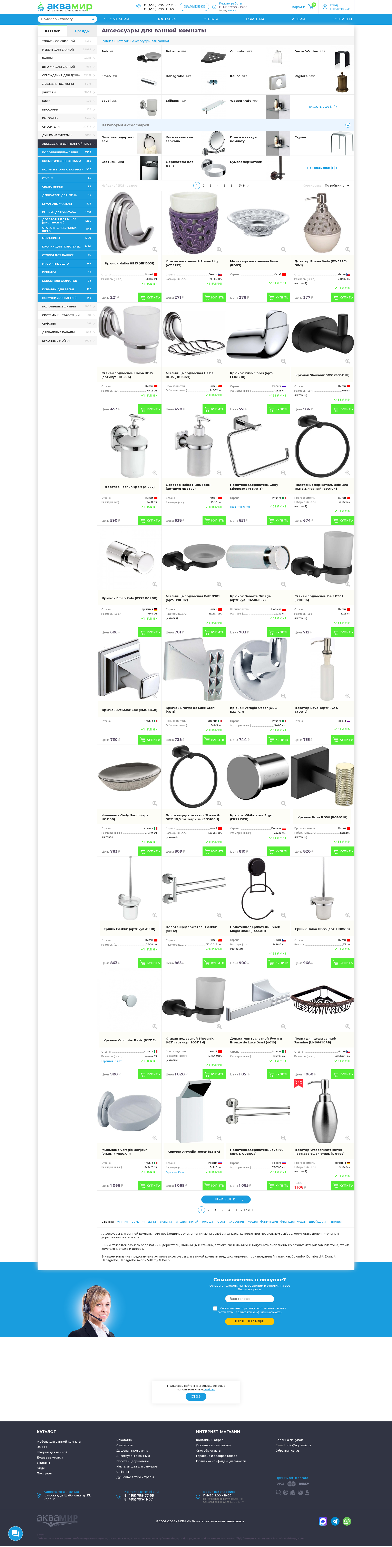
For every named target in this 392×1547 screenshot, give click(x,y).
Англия (122, 1221)
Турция (252, 1221)
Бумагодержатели (246, 162)
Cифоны (122, 1472)
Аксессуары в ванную (133, 1456)
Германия (137, 1221)
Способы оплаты (208, 1450)
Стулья (300, 137)
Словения (236, 1221)
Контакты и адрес (209, 1440)
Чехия (301, 1221)
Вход (334, 5)
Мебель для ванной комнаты (59, 1441)
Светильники (112, 162)
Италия (181, 1221)
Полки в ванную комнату (243, 139)
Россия (220, 1221)
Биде (41, 1468)
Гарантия (255, 19)
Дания (152, 1221)
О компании (116, 19)
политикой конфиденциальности (259, 1312)
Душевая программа (132, 1450)
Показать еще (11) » (322, 168)
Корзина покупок (289, 1440)
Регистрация (340, 9)
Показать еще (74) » (322, 106)
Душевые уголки (50, 1457)
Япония (336, 1221)
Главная (107, 41)
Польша (207, 1221)
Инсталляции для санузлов (137, 1466)
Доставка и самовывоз (213, 1445)
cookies (209, 1389)
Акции (298, 19)
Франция (287, 1221)
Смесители (124, 1445)
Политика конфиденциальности (221, 1461)
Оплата (211, 19)
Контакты (342, 19)
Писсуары (44, 1473)
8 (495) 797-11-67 (159, 9)
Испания (166, 1221)
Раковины (124, 1440)
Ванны (42, 1447)
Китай (193, 1221)
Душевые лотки (128, 1477)
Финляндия (269, 1221)
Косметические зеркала (179, 139)
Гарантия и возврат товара (216, 1456)
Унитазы (43, 1463)
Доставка (166, 19)
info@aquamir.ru (298, 1445)
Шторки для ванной (52, 1452)
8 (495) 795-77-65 (160, 5)
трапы (149, 1477)
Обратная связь (288, 1450)
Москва (232, 10)
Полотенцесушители (132, 1461)
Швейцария (318, 1221)
